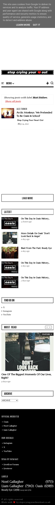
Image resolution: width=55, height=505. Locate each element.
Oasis (6, 422)
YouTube (7, 314)
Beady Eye (7, 490)
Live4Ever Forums (11, 464)
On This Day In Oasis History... (35, 218)
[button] (10, 83)
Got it (36, 25)
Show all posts (13, 101)
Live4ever (8, 468)
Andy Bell (23, 490)
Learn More (23, 25)
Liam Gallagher (10, 430)
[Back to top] (48, 498)
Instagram (7, 311)
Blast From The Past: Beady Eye (36, 248)
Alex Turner (22, 109)
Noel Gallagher (10, 426)
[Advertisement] (27, 38)
